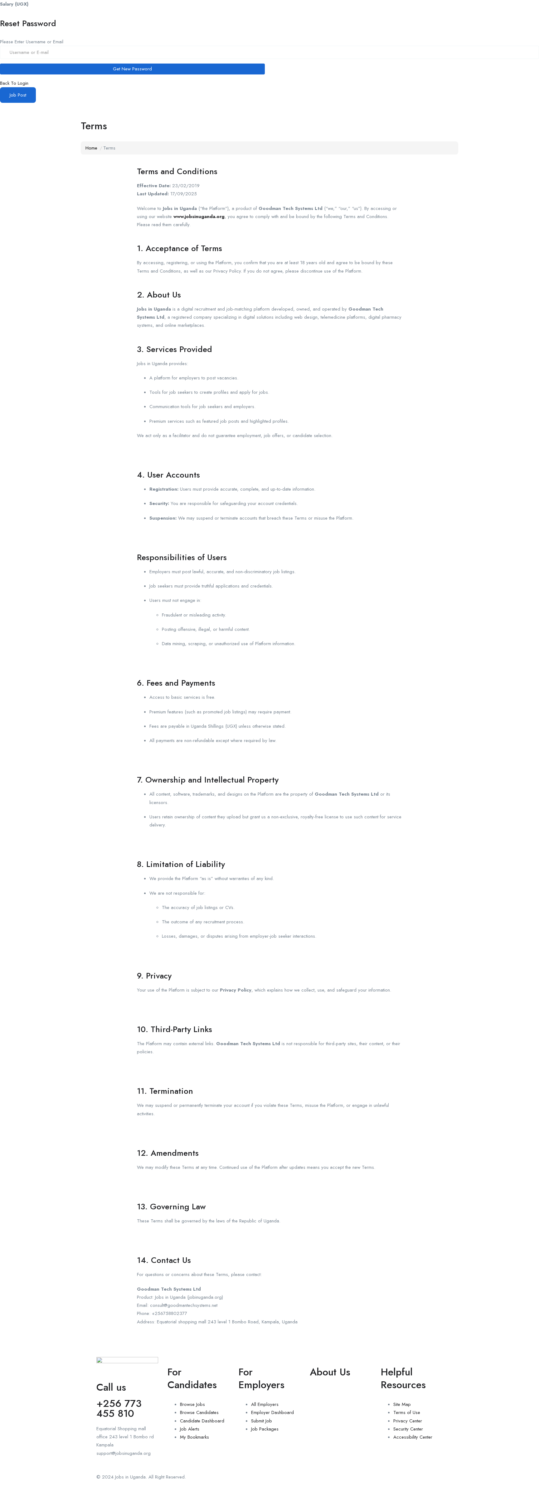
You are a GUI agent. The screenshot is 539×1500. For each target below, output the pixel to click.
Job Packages (265, 1429)
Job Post (18, 95)
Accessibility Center (412, 1437)
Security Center (408, 1429)
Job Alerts (189, 1429)
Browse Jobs (192, 1404)
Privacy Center (407, 1420)
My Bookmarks (194, 1437)
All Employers (265, 1404)
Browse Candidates (199, 1412)
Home (91, 148)
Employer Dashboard (272, 1412)
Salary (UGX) (14, 4)
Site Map (402, 1404)
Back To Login (14, 83)
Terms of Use (406, 1412)
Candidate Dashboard (202, 1420)
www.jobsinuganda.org (199, 216)
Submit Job (261, 1420)
